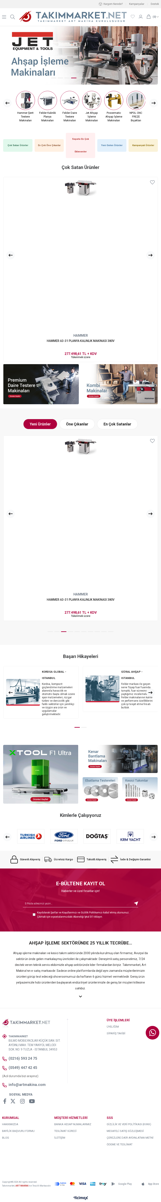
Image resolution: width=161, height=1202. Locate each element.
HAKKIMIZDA (10, 1124)
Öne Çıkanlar (77, 424)
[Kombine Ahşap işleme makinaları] (120, 384)
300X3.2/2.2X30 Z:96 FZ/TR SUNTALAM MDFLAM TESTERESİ (80, 341)
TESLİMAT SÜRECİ (65, 1131)
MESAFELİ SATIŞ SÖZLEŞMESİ (125, 1131)
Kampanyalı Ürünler (143, 145)
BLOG (5, 1137)
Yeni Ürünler (40, 424)
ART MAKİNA (22, 1186)
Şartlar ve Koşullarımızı (64, 912)
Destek (155, 4)
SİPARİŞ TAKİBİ (116, 1033)
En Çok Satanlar (117, 424)
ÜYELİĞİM (113, 1026)
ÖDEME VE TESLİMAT (119, 1144)
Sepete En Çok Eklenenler (80, 145)
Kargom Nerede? (113, 4)
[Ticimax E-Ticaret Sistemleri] (80, 1198)
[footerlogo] (28, 1024)
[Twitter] (13, 1101)
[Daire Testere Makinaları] (41, 384)
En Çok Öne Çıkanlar (49, 145)
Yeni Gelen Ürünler (111, 145)
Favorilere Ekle (152, 182)
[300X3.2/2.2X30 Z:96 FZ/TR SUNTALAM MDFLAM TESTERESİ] (81, 254)
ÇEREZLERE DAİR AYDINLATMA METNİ (130, 1137)
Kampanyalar (136, 4)
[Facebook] (5, 1101)
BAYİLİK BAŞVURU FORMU (18, 1131)
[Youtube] (31, 1101)
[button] (50, 631)
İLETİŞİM (59, 1137)
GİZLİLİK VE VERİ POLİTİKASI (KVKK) (129, 1124)
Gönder (136, 903)
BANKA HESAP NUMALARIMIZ (72, 1124)
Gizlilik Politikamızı (92, 912)
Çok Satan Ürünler (18, 145)
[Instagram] (22, 1101)
